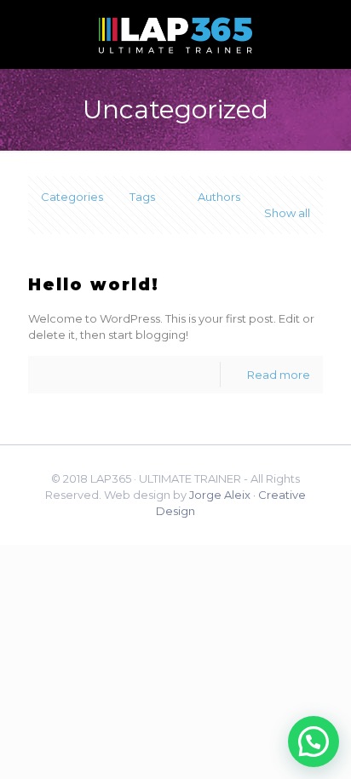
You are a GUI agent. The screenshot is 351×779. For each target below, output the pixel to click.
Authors (219, 196)
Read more (278, 374)
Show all (287, 213)
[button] (313, 741)
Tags (142, 196)
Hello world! (93, 285)
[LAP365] (175, 34)
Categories (72, 196)
